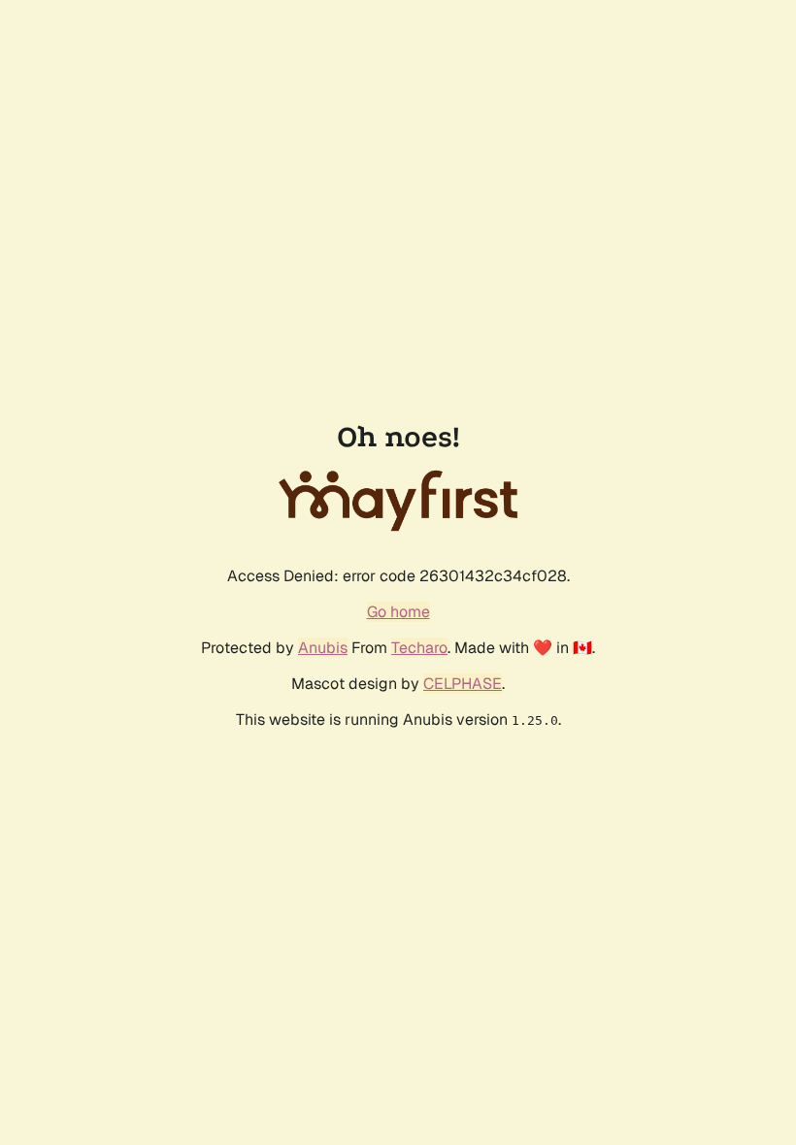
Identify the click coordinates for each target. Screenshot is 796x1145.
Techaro (419, 648)
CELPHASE (462, 683)
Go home (398, 612)
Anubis (323, 648)
